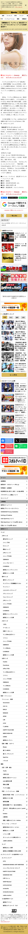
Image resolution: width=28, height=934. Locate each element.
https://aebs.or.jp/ (5, 921)
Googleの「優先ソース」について (13, 210)
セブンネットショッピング (14, 77)
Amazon (16, 75)
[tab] (15, 15)
